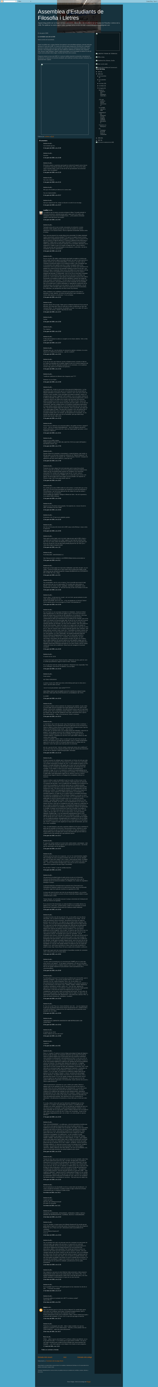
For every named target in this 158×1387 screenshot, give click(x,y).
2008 (99, 138)
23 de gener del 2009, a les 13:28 (52, 589)
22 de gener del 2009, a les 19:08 (52, 498)
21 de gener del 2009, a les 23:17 (52, 195)
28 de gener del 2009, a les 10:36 (52, 1151)
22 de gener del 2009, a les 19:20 (52, 510)
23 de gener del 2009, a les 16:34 (52, 668)
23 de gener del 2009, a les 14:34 (52, 604)
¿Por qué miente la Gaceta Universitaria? (102, 102)
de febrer (101, 85)
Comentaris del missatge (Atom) (54, 1361)
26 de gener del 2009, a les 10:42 (52, 1024)
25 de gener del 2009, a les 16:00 (52, 1013)
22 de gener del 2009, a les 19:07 (52, 480)
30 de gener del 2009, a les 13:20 (52, 1179)
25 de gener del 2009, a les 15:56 (52, 998)
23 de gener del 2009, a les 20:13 (52, 716)
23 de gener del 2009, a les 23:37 (52, 848)
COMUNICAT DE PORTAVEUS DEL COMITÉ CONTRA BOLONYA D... (102, 117)
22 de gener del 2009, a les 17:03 (52, 446)
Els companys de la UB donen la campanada (102, 131)
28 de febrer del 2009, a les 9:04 (51, 1302)
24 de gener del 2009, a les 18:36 (52, 909)
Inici (64, 1357)
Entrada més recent (45, 1357)
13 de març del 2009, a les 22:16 (52, 1318)
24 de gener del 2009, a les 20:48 (52, 970)
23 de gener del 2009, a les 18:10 (52, 698)
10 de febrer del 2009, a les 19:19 (52, 1217)
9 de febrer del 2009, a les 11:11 (51, 1205)
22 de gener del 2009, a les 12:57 (52, 342)
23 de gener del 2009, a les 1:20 (51, 547)
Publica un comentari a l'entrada (50, 1349)
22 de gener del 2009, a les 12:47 (52, 312)
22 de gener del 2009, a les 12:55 (52, 321)
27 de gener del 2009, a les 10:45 (52, 1117)
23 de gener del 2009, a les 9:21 (51, 575)
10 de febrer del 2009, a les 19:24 (52, 1235)
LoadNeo (45, 210)
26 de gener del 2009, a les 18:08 (52, 1036)
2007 (99, 140)
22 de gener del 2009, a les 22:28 (52, 519)
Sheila (45, 1307)
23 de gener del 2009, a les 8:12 (51, 560)
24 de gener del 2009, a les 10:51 (52, 870)
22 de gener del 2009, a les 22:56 (52, 531)
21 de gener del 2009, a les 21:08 (52, 157)
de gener (101, 88)
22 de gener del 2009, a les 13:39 (52, 382)
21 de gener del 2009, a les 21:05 (52, 148)
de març (101, 83)
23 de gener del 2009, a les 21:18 (52, 752)
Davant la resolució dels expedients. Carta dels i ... (102, 93)
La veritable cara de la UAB (102, 109)
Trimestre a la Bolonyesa (102, 125)
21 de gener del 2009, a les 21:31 (52, 182)
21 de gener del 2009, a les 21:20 (52, 172)
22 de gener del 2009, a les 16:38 (52, 418)
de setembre (102, 79)
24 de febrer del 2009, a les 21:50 (52, 1279)
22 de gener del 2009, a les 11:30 (52, 251)
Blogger (89, 1381)
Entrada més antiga (85, 1357)
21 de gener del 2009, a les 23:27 (52, 205)
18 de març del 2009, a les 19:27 (52, 1331)
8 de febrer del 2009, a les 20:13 (51, 1192)
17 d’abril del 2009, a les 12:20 (51, 1346)
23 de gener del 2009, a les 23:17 (52, 835)
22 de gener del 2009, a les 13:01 (52, 354)
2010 (99, 71)
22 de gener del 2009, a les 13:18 (52, 369)
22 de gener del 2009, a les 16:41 (52, 433)
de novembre (102, 76)
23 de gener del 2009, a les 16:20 (52, 649)
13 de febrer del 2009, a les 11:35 (52, 1264)
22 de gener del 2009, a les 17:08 (52, 460)
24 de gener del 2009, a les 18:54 (52, 954)
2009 (99, 74)
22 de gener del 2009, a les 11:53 (52, 297)
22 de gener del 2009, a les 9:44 (51, 219)
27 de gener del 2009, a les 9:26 (51, 1045)
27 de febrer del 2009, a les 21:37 (52, 1290)
